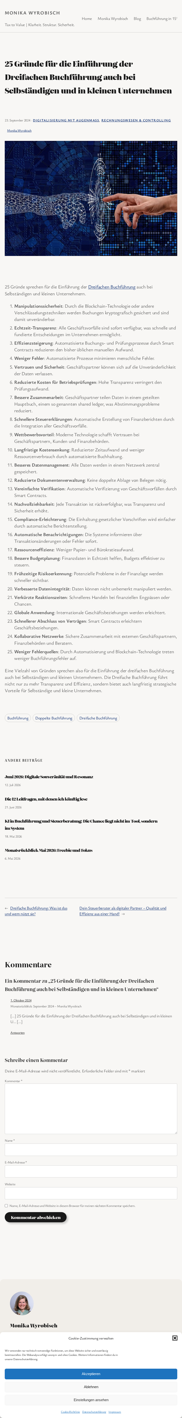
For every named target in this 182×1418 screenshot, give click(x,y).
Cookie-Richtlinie (70, 1411)
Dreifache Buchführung (98, 718)
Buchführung (17, 718)
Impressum (115, 1411)
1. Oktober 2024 (20, 1000)
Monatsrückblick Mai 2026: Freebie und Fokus (48, 850)
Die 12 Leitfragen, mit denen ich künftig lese (46, 799)
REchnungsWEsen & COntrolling (136, 120)
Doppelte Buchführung (53, 718)
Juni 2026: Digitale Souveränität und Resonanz (49, 776)
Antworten (17, 1032)
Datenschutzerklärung (94, 1411)
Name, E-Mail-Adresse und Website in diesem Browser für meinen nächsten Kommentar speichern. (72, 1205)
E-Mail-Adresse (16, 1162)
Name (10, 1140)
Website (10, 1184)
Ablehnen (91, 1387)
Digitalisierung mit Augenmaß (66, 120)
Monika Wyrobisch (32, 12)
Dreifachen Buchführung (112, 286)
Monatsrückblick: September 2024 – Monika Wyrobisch (46, 1006)
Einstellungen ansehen (91, 1400)
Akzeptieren (91, 1374)
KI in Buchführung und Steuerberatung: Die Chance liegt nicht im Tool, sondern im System (81, 824)
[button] (175, 1338)
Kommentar (13, 1081)
